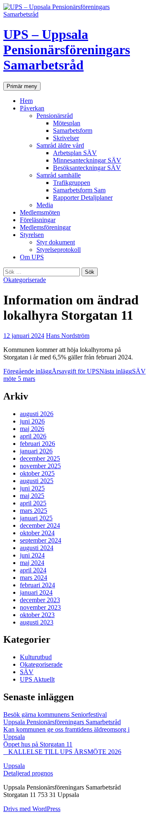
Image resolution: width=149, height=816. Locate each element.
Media (44, 204)
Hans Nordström (67, 335)
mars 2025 (33, 510)
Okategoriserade (24, 279)
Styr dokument (55, 242)
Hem (26, 100)
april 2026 (33, 436)
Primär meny (22, 86)
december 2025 (40, 458)
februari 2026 (37, 443)
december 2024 (40, 525)
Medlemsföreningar (45, 227)
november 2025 (40, 465)
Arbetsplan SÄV (75, 152)
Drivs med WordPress (31, 808)
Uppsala (14, 765)
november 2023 (40, 607)
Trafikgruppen (71, 182)
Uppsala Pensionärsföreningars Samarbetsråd (62, 721)
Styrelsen (32, 234)
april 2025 (33, 503)
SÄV (27, 671)
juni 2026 (32, 421)
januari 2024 (36, 592)
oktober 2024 (37, 532)
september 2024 (40, 540)
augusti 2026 (36, 413)
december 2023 (40, 599)
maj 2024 (32, 562)
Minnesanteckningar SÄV (87, 160)
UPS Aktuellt (37, 679)
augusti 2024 (36, 547)
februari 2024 (37, 585)
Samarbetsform (72, 130)
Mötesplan (66, 123)
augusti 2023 (36, 622)
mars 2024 (33, 577)
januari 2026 (36, 451)
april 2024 (33, 570)
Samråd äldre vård (60, 145)
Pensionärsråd (54, 115)
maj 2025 (32, 495)
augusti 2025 (36, 480)
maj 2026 (32, 428)
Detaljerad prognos (28, 773)
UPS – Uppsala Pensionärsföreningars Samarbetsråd (66, 49)
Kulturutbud (36, 656)
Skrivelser (66, 137)
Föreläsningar (37, 219)
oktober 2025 (37, 473)
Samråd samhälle (58, 175)
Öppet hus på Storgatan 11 (37, 744)
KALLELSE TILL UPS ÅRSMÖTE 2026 (62, 751)
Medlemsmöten (40, 212)
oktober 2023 (37, 614)
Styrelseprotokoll (58, 249)
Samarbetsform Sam (79, 190)
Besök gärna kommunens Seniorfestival (55, 714)
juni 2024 (32, 555)
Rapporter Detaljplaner (83, 197)
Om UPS (32, 257)
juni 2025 (32, 488)
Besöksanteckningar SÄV (87, 167)
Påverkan (32, 108)
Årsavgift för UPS (51, 371)
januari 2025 (36, 518)
